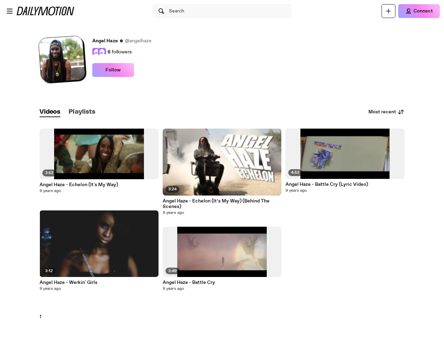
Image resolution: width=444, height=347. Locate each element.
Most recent (382, 112)
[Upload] (388, 11)
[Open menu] (9, 11)
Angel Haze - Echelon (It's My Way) (79, 185)
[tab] (50, 112)
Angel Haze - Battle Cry (189, 282)
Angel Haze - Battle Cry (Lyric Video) (326, 184)
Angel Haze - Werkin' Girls (68, 282)
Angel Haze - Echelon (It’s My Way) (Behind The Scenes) (216, 203)
